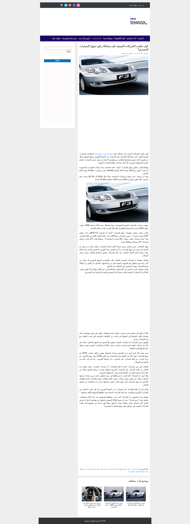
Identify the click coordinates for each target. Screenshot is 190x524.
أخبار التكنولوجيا (119, 38)
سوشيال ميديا (108, 38)
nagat (145, 53)
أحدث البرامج (131, 38)
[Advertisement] (76, 22)
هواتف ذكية (56, 38)
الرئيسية (141, 38)
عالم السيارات (97, 38)
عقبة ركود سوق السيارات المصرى (119, 469)
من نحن (141, 5)
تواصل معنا (133, 5)
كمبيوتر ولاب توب (84, 38)
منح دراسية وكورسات (69, 38)
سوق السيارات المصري (104, 154)
